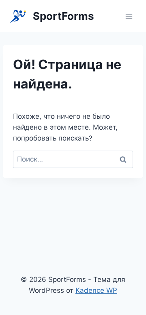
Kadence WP (96, 290)
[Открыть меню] (128, 16)
